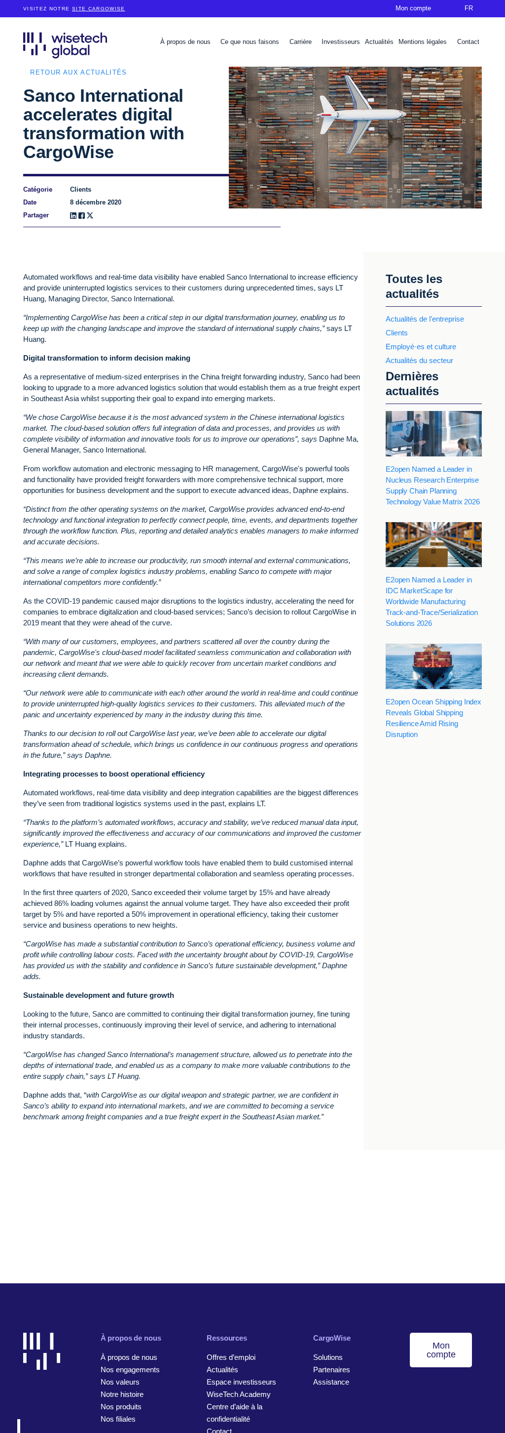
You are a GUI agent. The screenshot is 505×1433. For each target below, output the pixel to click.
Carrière (301, 41)
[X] (90, 215)
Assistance (331, 1382)
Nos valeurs (120, 1382)
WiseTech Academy (239, 1394)
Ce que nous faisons (250, 41)
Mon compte (441, 1350)
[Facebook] (81, 215)
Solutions (328, 1357)
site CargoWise (98, 8)
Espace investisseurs (241, 1382)
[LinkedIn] (73, 215)
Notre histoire (122, 1394)
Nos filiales (118, 1419)
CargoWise (332, 1338)
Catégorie (37, 189)
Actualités (379, 41)
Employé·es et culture (421, 346)
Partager (36, 215)
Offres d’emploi (231, 1357)
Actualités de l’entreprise (425, 319)
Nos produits (121, 1406)
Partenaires (331, 1369)
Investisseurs (341, 41)
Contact (468, 41)
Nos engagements (130, 1369)
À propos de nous (186, 41)
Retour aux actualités (78, 72)
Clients (397, 332)
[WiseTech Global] (65, 45)
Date (29, 202)
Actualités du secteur (419, 360)
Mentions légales (423, 41)
